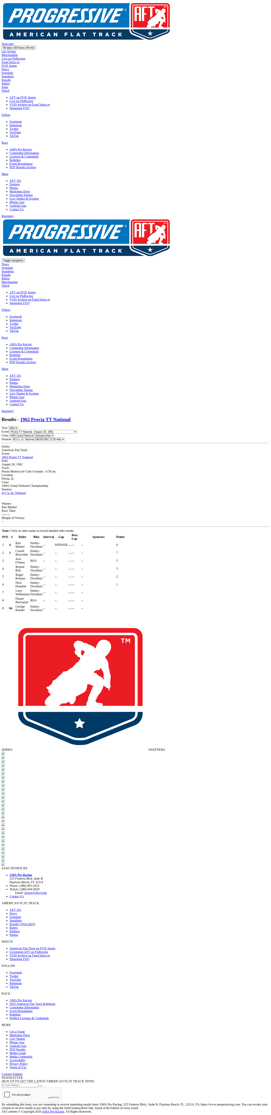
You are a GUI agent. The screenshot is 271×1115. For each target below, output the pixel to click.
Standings (8, 76)
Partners (15, 184)
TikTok (14, 136)
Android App (18, 205)
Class (5, 435)
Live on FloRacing (13, 58)
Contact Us (17, 209)
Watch (6, 90)
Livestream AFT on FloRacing (29, 952)
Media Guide (18, 1053)
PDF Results (17, 1049)
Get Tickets (9, 51)
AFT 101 (15, 180)
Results (6, 80)
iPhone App (17, 202)
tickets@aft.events (35, 892)
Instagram (16, 125)
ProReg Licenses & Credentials (29, 1018)
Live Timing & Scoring (24, 198)
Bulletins (15, 160)
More (5, 174)
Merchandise (10, 55)
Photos (14, 188)
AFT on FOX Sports (23, 97)
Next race (8, 43)
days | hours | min (18, 47)
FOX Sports (9, 65)
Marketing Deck (20, 191)
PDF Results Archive (23, 167)
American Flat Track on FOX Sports (32, 948)
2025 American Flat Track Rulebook (32, 1004)
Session (6, 439)
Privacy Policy (19, 1063)
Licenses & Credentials (24, 156)
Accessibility (18, 1060)
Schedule (7, 73)
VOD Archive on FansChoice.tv (30, 104)
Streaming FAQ (19, 108)
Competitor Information (24, 153)
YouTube (15, 132)
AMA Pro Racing (21, 149)
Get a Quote (17, 1031)
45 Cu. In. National (14, 493)
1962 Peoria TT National (45, 419)
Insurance (8, 216)
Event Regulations (21, 163)
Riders (6, 83)
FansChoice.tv (11, 62)
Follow (6, 115)
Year (4, 428)
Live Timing (17, 1038)
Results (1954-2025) (22, 924)
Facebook (16, 121)
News (5, 69)
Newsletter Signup (21, 195)
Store (5, 87)
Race (5, 142)
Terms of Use (18, 1067)
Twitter (14, 128)
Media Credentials (21, 1056)
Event (5, 431)
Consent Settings (12, 1074)
